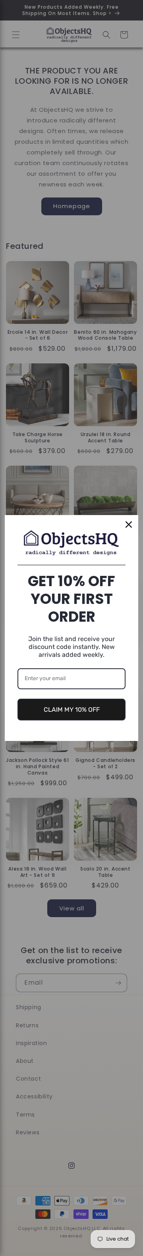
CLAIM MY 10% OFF (72, 709)
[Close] (128, 524)
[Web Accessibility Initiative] (3, 1237)
